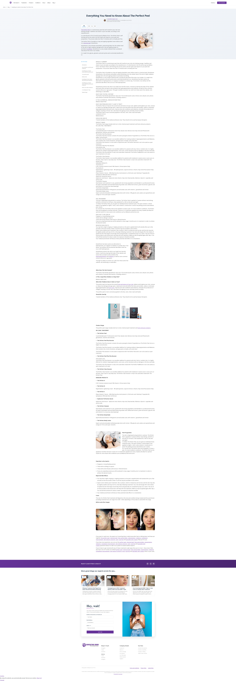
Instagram (103, 648)
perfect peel (122, 542)
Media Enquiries (123, 656)
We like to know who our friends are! (94, 614)
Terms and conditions (134, 668)
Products (31, 2)
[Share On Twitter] (92, 26)
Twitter (102, 649)
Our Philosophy (123, 655)
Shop (44, 2)
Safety (49, 2)
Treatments (24, 2)
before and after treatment (87, 87)
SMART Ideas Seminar (142, 653)
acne (110, 287)
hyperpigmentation (101, 256)
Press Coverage (123, 651)
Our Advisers (122, 653)
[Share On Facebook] (95, 26)
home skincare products (144, 328)
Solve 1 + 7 (89, 625)
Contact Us (122, 648)
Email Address (89, 620)
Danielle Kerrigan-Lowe (113, 19)
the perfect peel (105, 538)
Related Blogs (84, 92)
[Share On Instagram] (89, 26)
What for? (39, 678)
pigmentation (131, 538)
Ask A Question (222, 2)
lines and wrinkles (122, 538)
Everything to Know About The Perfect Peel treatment (87, 80)
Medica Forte (84, 76)
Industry (213, 2)
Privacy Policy (143, 668)
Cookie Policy (151, 668)
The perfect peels (85, 74)
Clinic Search (16, 2)
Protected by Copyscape (118, 674)
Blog (54, 2)
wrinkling (89, 49)
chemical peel (87, 43)
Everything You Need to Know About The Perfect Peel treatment (87, 84)
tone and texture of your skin (125, 284)
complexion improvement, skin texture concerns (114, 544)
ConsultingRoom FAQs (86, 89)
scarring (121, 539)
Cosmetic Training (141, 651)
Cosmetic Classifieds (142, 649)
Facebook (103, 651)
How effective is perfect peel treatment (87, 68)
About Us (121, 649)
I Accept (2, 680)
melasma (111, 256)
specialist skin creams (132, 539)
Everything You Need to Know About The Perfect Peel (87, 71)
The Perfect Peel (85, 30)
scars (113, 287)
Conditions (38, 2)
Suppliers (121, 658)
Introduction (84, 65)
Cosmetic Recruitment (142, 648)
